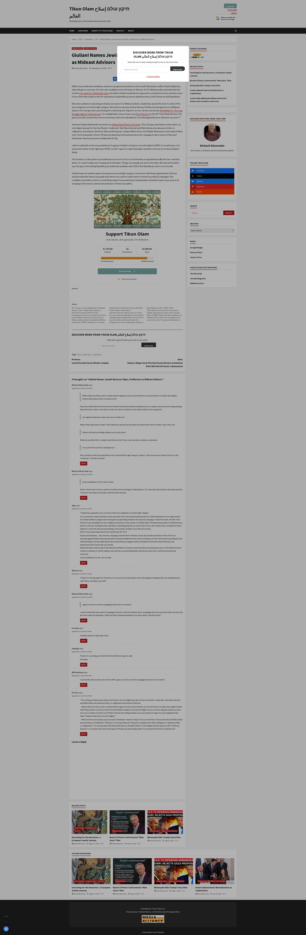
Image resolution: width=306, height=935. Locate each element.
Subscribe (177, 69)
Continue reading (153, 76)
